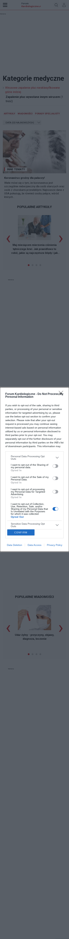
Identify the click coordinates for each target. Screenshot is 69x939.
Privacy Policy (54, 545)
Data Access (34, 545)
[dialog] (34, 469)
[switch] (55, 466)
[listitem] (34, 457)
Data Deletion (14, 545)
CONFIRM (20, 532)
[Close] (62, 394)
